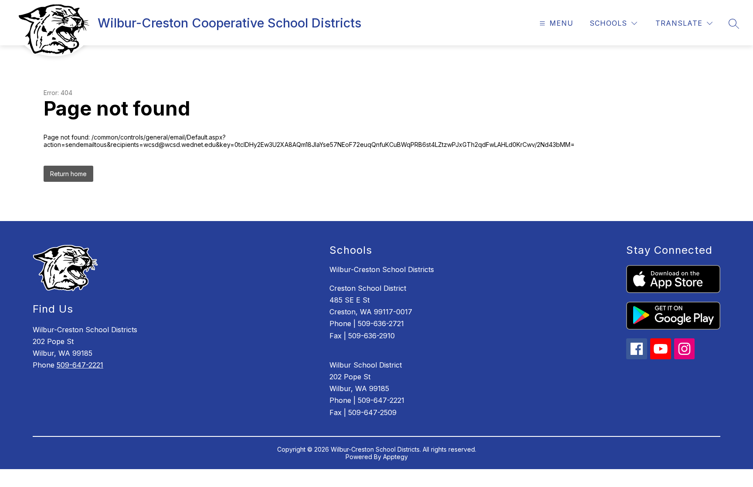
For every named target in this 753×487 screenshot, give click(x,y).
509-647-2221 (80, 365)
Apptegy (395, 456)
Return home (68, 173)
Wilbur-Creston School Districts (381, 269)
